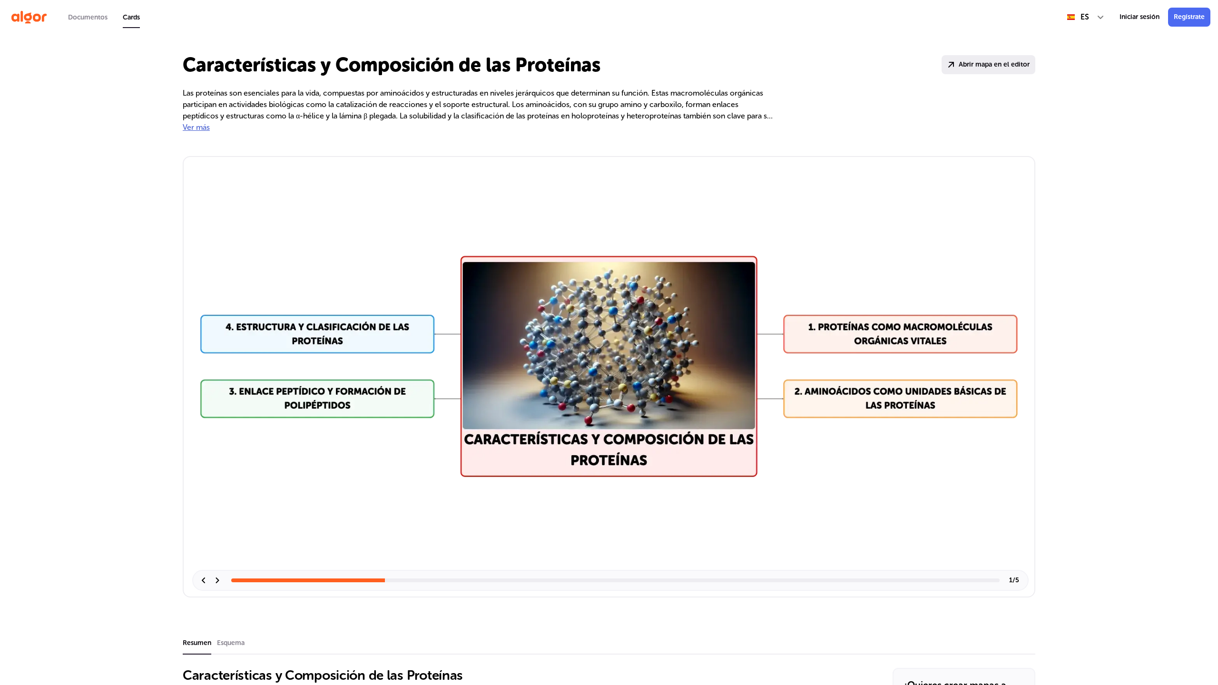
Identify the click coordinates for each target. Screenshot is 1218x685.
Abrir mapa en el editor (994, 64)
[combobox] (1086, 17)
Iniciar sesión (1139, 17)
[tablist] (104, 17)
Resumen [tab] (197, 643)
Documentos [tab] (88, 17)
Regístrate (1189, 17)
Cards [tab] (131, 17)
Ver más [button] (196, 127)
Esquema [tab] (231, 643)
